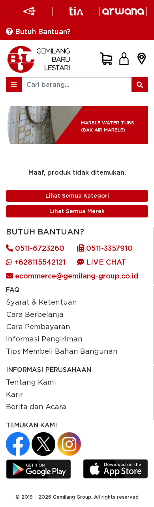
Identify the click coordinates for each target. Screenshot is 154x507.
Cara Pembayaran (38, 326)
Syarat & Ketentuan (41, 301)
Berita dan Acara (36, 406)
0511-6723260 (38, 248)
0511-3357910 (108, 248)
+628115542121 (39, 262)
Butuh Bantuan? (42, 31)
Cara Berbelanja (35, 314)
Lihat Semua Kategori (77, 195)
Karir (14, 394)
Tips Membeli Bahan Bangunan (62, 351)
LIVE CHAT (105, 262)
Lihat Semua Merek (77, 211)
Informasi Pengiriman (44, 338)
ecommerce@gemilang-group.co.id (75, 275)
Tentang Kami (31, 381)
